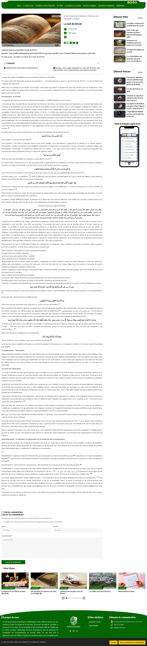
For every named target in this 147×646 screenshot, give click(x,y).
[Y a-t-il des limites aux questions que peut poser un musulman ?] (120, 58)
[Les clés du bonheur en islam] (120, 90)
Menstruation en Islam (126, 591)
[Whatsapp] (77, 630)
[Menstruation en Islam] (132, 581)
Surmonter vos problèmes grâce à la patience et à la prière (134, 42)
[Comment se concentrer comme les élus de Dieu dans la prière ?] (120, 98)
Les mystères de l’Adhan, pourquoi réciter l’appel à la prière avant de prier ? (135, 106)
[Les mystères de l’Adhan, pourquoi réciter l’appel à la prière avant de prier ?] (120, 106)
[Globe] (136, 2)
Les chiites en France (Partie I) (100, 591)
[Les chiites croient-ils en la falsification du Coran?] (120, 24)
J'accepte (113, 642)
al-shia (66, 16)
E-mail (56, 526)
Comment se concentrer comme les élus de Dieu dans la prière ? (135, 98)
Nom (4, 526)
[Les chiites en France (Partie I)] (102, 581)
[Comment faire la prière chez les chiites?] (73, 581)
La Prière (122, 588)
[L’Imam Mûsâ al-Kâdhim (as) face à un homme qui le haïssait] (120, 114)
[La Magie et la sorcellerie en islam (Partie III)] (15, 581)
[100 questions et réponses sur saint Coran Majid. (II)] (44, 581)
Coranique (35, 588)
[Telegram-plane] (70, 630)
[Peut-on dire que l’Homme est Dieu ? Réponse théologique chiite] (120, 33)
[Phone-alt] (133, 2)
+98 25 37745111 (119, 625)
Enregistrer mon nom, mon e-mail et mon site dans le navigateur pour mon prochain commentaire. (33, 522)
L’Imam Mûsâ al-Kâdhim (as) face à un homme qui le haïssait (135, 114)
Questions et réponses (78, 16)
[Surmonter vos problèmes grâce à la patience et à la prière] (120, 42)
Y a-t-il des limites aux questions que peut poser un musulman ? (134, 58)
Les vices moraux (8, 588)
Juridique (76, 19)
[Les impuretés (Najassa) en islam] (120, 50)
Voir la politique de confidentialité (132, 642)
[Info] (128, 2)
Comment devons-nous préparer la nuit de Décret (22, 68)
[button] (19, 5)
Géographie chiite (96, 588)
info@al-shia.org (119, 628)
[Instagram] (73, 630)
